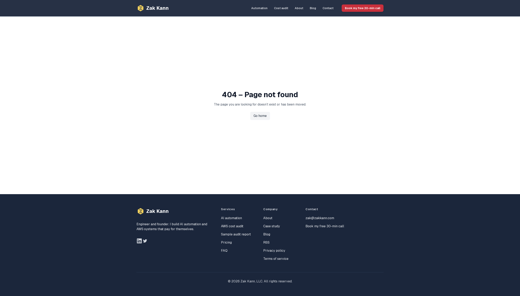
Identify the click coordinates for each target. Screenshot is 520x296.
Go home (260, 116)
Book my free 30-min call (362, 8)
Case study (271, 226)
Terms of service (275, 259)
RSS (266, 242)
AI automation (231, 218)
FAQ (224, 250)
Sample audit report (236, 234)
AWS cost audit (232, 226)
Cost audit (281, 8)
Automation (259, 8)
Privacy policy (274, 250)
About (299, 8)
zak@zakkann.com (320, 218)
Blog (313, 8)
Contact (328, 8)
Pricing (226, 242)
